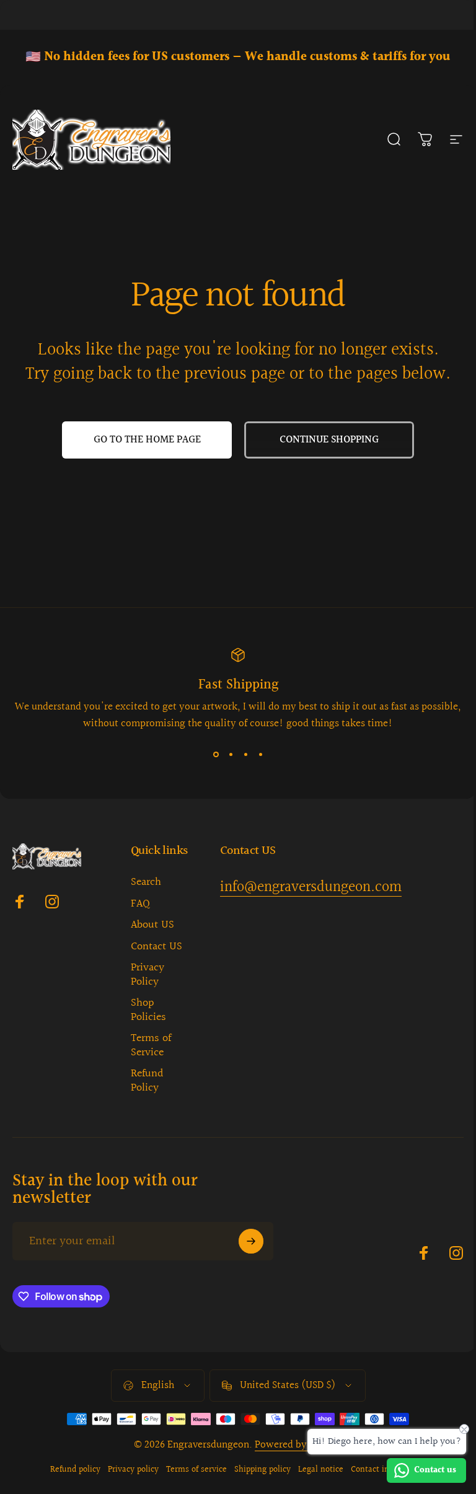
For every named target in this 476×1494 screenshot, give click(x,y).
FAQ (140, 904)
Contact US (156, 947)
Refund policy (75, 1470)
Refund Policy (147, 1081)
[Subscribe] (251, 1241)
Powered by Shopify (299, 1444)
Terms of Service (151, 1046)
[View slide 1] (215, 754)
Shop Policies (148, 1010)
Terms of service (196, 1470)
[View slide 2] (230, 754)
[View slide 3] (245, 754)
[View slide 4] (260, 754)
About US (152, 925)
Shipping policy (262, 1470)
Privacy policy (133, 1470)
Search (146, 883)
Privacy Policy (147, 975)
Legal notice (320, 1470)
